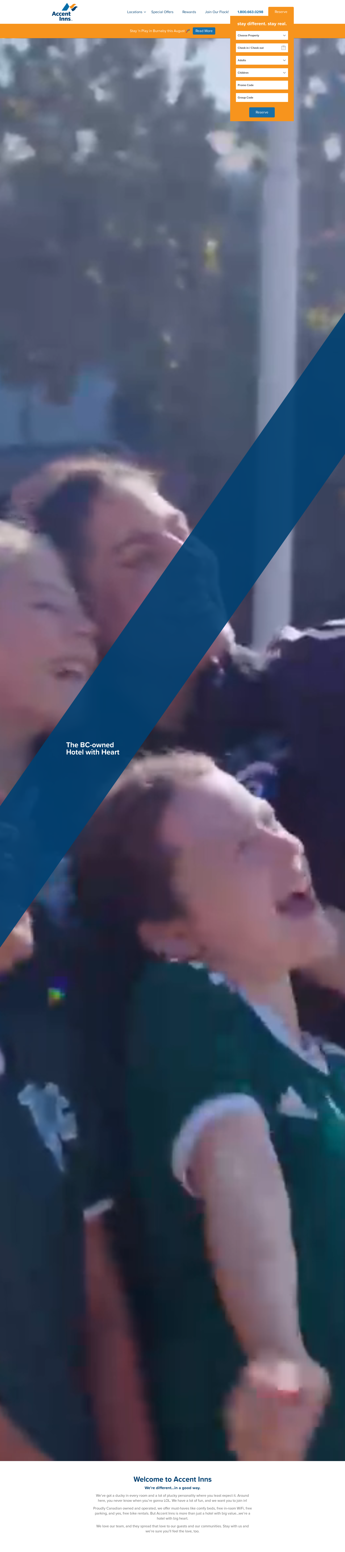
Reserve (281, 12)
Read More (204, 31)
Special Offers (162, 12)
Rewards (189, 12)
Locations (134, 12)
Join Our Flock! (217, 12)
